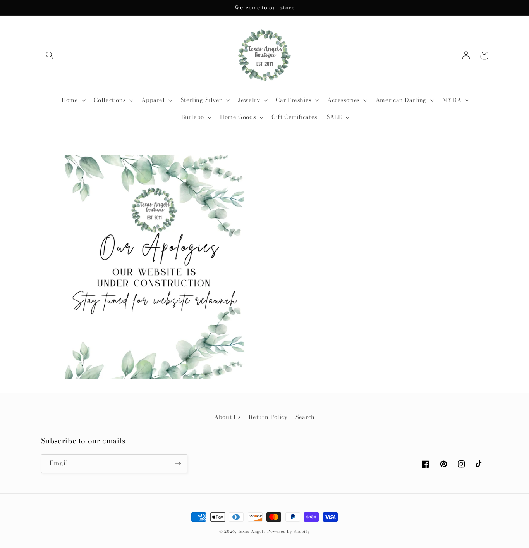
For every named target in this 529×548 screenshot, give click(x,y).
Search (305, 416)
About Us (227, 416)
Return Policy (268, 416)
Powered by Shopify (288, 531)
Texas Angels (252, 531)
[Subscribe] (178, 463)
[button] (50, 55)
